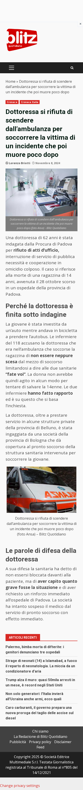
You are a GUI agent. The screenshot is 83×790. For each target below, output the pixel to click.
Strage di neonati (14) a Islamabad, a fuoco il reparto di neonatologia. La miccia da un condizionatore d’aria (41, 666)
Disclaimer (62, 741)
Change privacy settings (20, 785)
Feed (40, 747)
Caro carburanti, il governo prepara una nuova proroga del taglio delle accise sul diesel (39, 713)
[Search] (72, 68)
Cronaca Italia (29, 102)
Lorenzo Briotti (19, 163)
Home (10, 81)
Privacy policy (40, 741)
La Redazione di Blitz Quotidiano (40, 736)
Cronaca (12, 102)
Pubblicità (18, 741)
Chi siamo (40, 731)
